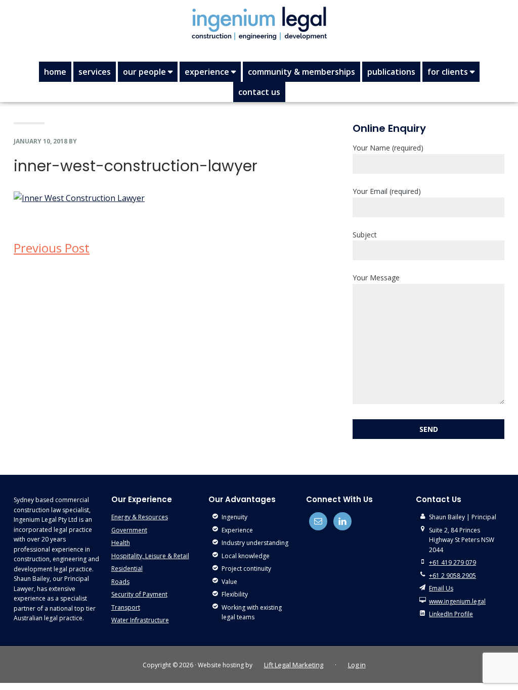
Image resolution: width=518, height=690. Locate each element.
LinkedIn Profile (451, 614)
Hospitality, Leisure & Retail (150, 556)
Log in (357, 664)
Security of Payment (139, 594)
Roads (120, 581)
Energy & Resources (139, 517)
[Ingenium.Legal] (259, 23)
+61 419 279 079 (452, 562)
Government (129, 530)
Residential (127, 568)
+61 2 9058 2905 (452, 575)
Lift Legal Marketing (293, 664)
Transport (125, 607)
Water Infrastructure (140, 620)
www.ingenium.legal (457, 601)
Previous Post (52, 247)
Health (120, 542)
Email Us (441, 588)
